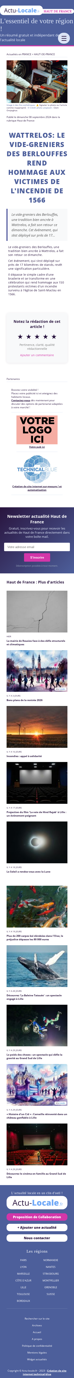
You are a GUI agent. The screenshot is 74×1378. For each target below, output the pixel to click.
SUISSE (51, 1294)
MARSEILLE (23, 1273)
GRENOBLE (50, 1287)
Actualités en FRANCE (19, 54)
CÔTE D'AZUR (23, 1280)
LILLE (23, 1287)
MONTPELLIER (51, 1280)
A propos (37, 1339)
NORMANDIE (50, 1260)
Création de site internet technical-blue (44, 1372)
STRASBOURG (51, 1273)
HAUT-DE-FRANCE (44, 54)
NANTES (51, 1267)
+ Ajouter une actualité (37, 1227)
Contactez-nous (20, 400)
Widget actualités (37, 1359)
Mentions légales (37, 1352)
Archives (37, 1325)
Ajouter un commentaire (37, 355)
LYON (23, 1267)
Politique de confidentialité (37, 1346)
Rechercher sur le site (37, 1318)
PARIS (23, 1260)
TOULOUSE (23, 1294)
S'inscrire (37, 557)
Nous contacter (37, 1238)
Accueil (37, 1332)
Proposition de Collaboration (37, 1217)
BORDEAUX (23, 1301)
